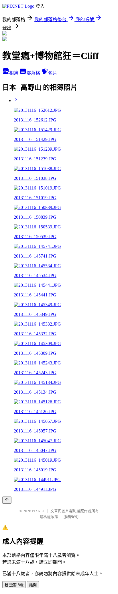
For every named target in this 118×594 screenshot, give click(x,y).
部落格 (33, 73)
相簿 (14, 73)
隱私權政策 (49, 517)
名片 (52, 73)
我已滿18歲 (14, 585)
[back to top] (6, 500)
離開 (33, 585)
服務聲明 (71, 517)
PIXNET (38, 511)
